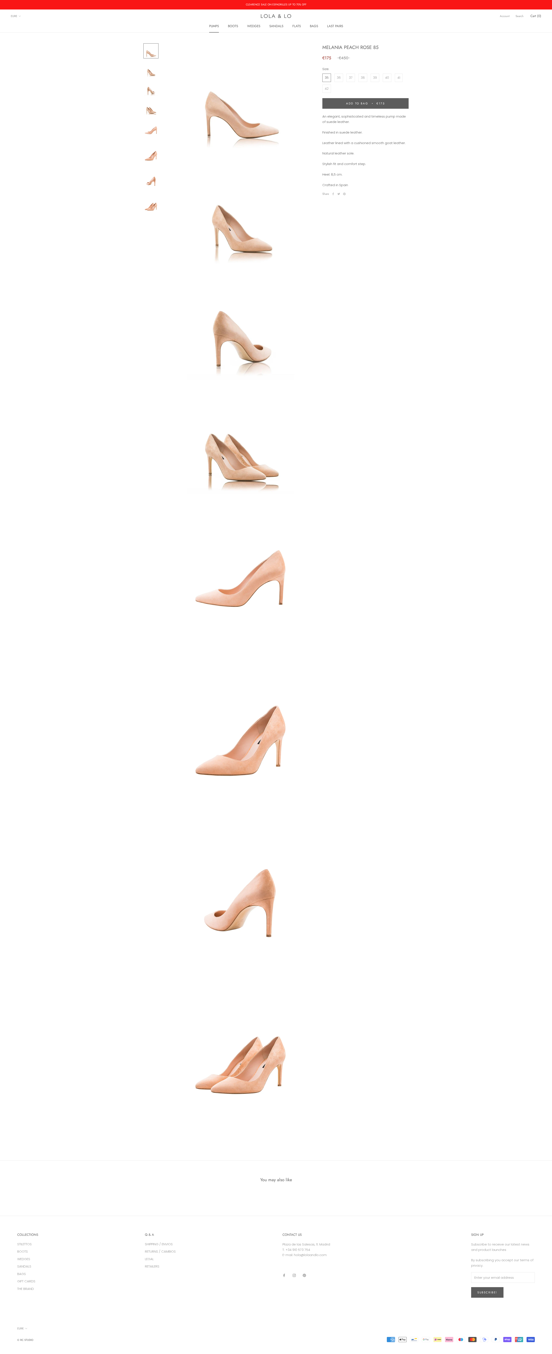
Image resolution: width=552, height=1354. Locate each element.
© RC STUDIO (25, 1340)
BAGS (314, 26)
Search (520, 16)
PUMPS (214, 26)
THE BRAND (25, 1288)
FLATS (296, 26)
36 (339, 77)
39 (375, 77)
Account (505, 16)
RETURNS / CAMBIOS (160, 1251)
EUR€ (14, 16)
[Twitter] (338, 194)
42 (327, 88)
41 (398, 77)
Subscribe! (487, 1292)
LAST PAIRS (335, 26)
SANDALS (276, 26)
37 (351, 77)
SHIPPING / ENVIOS (159, 1244)
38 (363, 77)
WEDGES (253, 26)
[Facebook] (333, 194)
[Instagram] (294, 1275)
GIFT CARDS (26, 1281)
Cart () (535, 16)
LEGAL (149, 1259)
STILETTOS (24, 1244)
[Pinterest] (344, 194)
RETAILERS (152, 1266)
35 (327, 77)
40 (387, 77)
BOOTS (233, 26)
